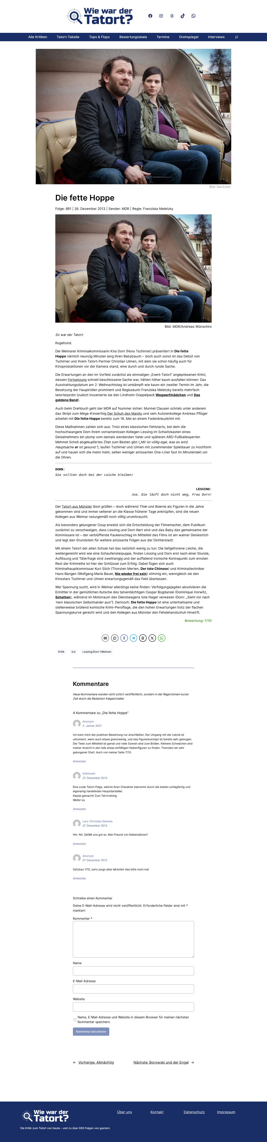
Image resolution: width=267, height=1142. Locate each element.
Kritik (61, 651)
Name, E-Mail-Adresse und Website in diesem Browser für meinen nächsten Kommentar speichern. (133, 1019)
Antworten (79, 761)
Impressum (226, 1112)
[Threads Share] (143, 638)
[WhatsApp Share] (161, 638)
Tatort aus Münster (77, 506)
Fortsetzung (77, 380)
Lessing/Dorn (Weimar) (96, 651)
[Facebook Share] (124, 638)
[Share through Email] (105, 638)
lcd (73, 651)
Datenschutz (194, 1112)
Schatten (62, 597)
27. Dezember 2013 (94, 778)
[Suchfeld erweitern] (236, 37)
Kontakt (157, 1112)
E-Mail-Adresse (84, 981)
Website (79, 999)
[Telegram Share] (133, 638)
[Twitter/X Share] (152, 638)
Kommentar (82, 918)
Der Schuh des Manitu (124, 413)
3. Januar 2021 (92, 725)
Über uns (124, 1112)
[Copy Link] (114, 638)
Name (77, 963)
